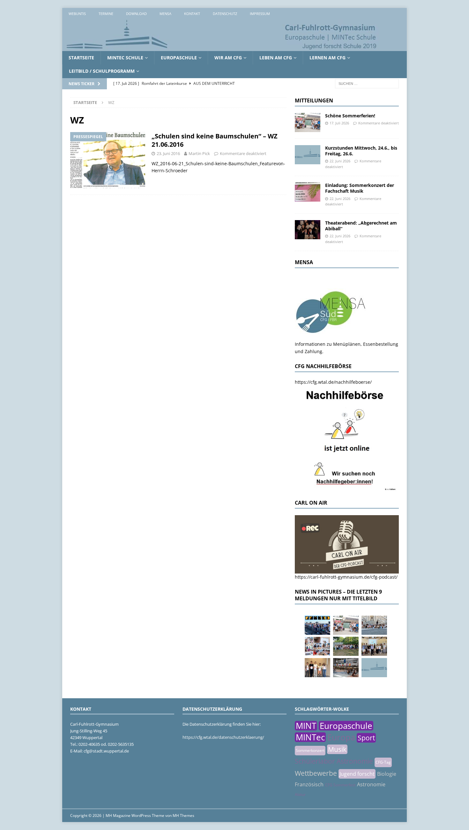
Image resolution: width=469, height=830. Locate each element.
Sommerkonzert (310, 750)
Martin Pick (199, 153)
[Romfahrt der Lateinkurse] (374, 625)
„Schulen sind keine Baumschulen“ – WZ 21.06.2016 (215, 140)
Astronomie (371, 784)
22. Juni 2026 (340, 161)
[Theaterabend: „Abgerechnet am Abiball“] (307, 229)
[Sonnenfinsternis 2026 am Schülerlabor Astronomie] (317, 625)
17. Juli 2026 (339, 123)
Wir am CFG (228, 58)
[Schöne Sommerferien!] (307, 122)
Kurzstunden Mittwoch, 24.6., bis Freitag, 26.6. (361, 151)
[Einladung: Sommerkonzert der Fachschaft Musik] (307, 192)
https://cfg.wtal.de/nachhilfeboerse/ (333, 382)
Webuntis (77, 13)
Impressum (260, 13)
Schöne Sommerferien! (350, 116)
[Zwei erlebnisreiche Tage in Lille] (346, 646)
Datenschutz (225, 13)
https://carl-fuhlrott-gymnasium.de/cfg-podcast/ (346, 577)
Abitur (300, 794)
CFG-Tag (383, 762)
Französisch (309, 784)
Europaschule (179, 58)
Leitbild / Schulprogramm (102, 71)
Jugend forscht (357, 773)
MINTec (310, 737)
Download (136, 13)
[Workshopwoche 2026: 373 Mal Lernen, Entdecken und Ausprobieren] (317, 646)
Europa (341, 737)
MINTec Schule (125, 58)
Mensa (165, 13)
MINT (306, 725)
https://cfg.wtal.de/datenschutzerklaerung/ (223, 737)
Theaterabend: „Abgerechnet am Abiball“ (361, 226)
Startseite (81, 58)
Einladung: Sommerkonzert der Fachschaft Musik (359, 188)
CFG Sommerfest (340, 785)
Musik (337, 749)
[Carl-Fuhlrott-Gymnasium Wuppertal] (221, 47)
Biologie (386, 773)
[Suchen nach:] (367, 83)
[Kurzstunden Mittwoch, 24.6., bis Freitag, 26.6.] (307, 154)
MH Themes (183, 815)
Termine (106, 13)
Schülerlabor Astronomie (334, 761)
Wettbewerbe (316, 773)
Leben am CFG (275, 58)
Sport (366, 737)
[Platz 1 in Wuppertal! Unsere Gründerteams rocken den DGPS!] (317, 667)
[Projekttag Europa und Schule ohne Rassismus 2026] (346, 667)
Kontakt (192, 13)
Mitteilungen (314, 100)
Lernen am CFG (327, 58)
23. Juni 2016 (168, 153)
